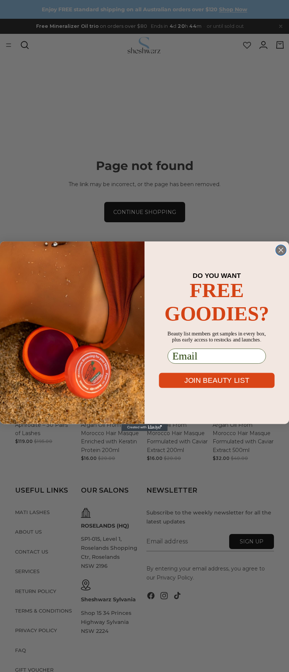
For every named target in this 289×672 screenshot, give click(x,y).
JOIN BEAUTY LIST (216, 380)
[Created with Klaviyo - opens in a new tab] (145, 427)
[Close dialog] (281, 250)
